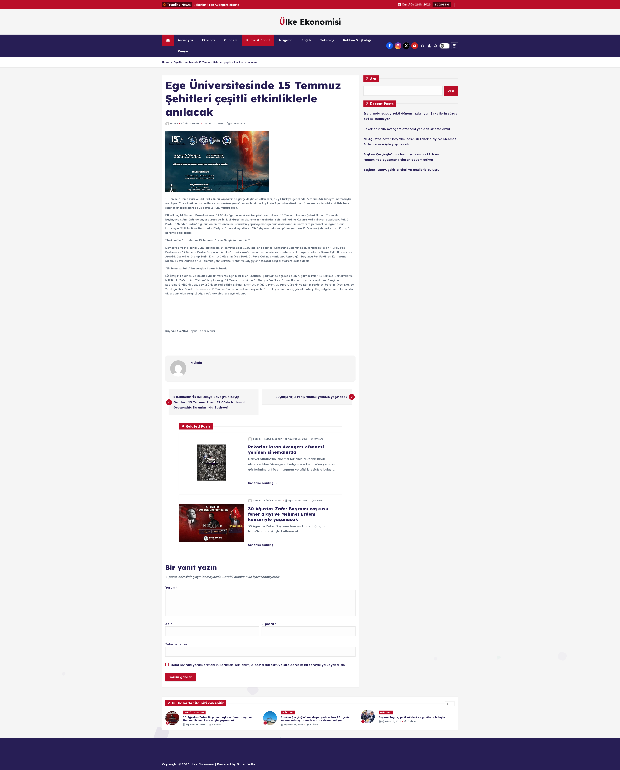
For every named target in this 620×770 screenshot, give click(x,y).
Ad (168, 624)
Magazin (285, 40)
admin (174, 123)
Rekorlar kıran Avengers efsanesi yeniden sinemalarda (406, 129)
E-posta (269, 624)
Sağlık (306, 40)
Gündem (230, 40)
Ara (373, 78)
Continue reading (261, 483)
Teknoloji (327, 40)
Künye (183, 51)
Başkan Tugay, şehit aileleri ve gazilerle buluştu (401, 170)
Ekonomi (208, 40)
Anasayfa (185, 40)
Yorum (171, 587)
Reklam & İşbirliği (357, 40)
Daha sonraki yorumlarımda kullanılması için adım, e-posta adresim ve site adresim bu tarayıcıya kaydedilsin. (258, 665)
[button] (447, 704)
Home (165, 62)
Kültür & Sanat (258, 40)
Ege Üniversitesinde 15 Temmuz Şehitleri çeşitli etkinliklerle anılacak (215, 62)
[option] (212, 718)
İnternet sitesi (176, 644)
